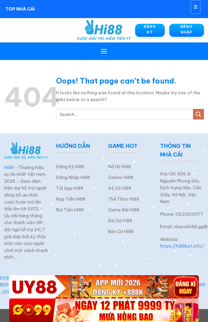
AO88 (199, 284)
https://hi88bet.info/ (182, 246)
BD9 (4, 284)
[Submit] (198, 114)
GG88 (8, 291)
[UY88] (104, 287)
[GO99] (104, 310)
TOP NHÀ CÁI (20, 9)
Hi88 (9, 167)
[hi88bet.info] (104, 30)
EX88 (5, 278)
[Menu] (104, 51)
